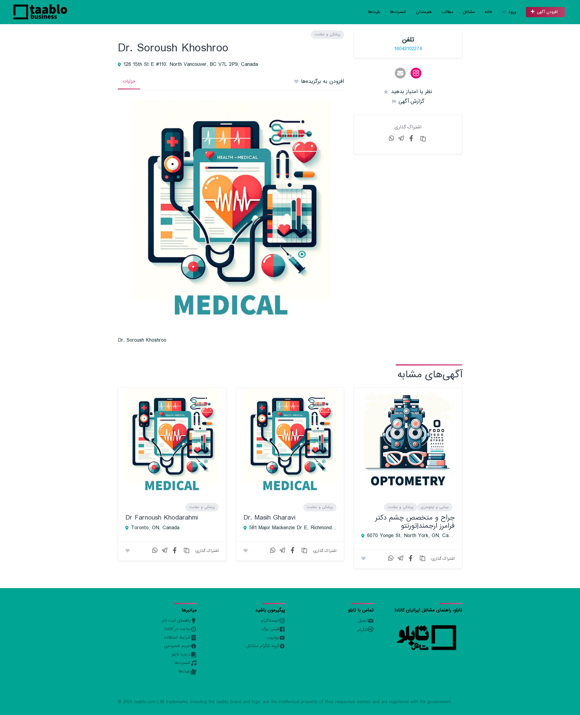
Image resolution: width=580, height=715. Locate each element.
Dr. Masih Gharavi (269, 517)
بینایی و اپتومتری (435, 507)
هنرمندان (424, 12)
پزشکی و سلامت (327, 34)
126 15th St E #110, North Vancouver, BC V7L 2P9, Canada (191, 64)
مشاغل (469, 12)
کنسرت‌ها (398, 12)
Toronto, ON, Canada (155, 528)
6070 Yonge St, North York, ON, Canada (411, 535)
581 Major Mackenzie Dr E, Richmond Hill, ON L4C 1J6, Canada (293, 528)
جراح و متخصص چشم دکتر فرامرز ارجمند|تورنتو (415, 521)
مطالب (447, 12)
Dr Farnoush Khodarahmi (161, 517)
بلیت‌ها (374, 12)
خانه (488, 12)
